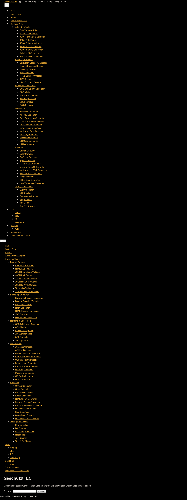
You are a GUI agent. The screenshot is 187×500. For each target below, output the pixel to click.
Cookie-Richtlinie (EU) (19, 20)
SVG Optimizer (26, 105)
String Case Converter (30, 179)
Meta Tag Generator (29, 134)
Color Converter (27, 153)
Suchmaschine (16, 232)
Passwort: (8, 491)
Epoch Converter (27, 160)
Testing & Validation (24, 186)
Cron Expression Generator (32, 118)
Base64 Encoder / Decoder (32, 65)
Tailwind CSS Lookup (29, 53)
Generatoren (20, 108)
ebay (17, 215)
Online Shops (16, 14)
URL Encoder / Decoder (30, 82)
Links (13, 209)
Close (3, 241)
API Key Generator (28, 114)
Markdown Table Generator (32, 131)
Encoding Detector (28, 69)
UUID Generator (27, 144)
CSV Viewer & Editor (29, 30)
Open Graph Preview (29, 196)
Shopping (14, 225)
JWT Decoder (26, 79)
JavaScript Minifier (28, 98)
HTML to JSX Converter (30, 163)
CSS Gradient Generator (31, 124)
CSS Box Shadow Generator (33, 121)
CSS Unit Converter (29, 157)
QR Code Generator (29, 140)
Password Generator (29, 137)
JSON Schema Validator (31, 43)
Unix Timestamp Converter (32, 183)
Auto (17, 228)
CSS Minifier (25, 92)
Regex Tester (26, 199)
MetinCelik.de (10, 1)
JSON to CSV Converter (30, 46)
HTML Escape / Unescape (32, 75)
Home (13, 11)
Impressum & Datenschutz (20, 235)
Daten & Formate (22, 26)
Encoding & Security (24, 59)
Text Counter (25, 202)
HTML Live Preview (29, 33)
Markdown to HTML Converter (33, 170)
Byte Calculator (27, 189)
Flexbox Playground (29, 95)
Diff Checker (25, 192)
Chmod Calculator (28, 150)
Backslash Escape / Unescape (33, 62)
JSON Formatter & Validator (32, 36)
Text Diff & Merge (27, 206)
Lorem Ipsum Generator (30, 127)
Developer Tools (17, 24)
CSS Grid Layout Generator (32, 88)
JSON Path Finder (28, 40)
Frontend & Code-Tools (25, 85)
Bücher (13, 17)
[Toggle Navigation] (6, 5)
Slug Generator (26, 176)
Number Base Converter (31, 173)
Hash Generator (27, 72)
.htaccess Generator (29, 111)
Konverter (19, 147)
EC (16, 219)
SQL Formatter (26, 101)
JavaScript (19, 222)
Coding (18, 212)
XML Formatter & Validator (32, 56)
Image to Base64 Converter (32, 166)
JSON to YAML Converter (31, 49)
